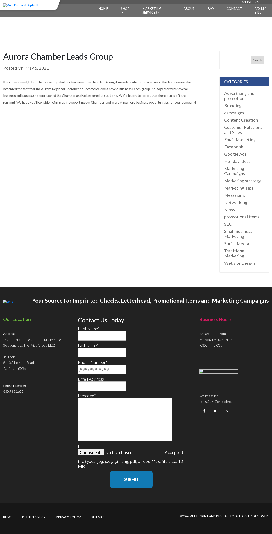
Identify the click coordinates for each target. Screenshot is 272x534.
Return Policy (33, 517)
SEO (228, 223)
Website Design (239, 263)
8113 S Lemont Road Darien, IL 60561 (18, 365)
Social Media (236, 243)
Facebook (233, 146)
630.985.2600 (252, 2)
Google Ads (235, 153)
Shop (125, 8)
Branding (233, 105)
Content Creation (241, 119)
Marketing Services (152, 10)
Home (103, 8)
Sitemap (98, 517)
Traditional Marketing (234, 253)
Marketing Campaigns (234, 171)
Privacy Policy (68, 517)
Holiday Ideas (237, 161)
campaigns (234, 112)
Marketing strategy (242, 180)
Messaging (234, 195)
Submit (131, 479)
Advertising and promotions (239, 96)
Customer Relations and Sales (243, 130)
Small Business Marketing (238, 234)
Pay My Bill (260, 10)
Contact (234, 8)
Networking (235, 202)
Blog (7, 517)
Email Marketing (240, 139)
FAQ (210, 8)
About (189, 8)
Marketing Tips (238, 187)
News (229, 209)
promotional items (241, 216)
